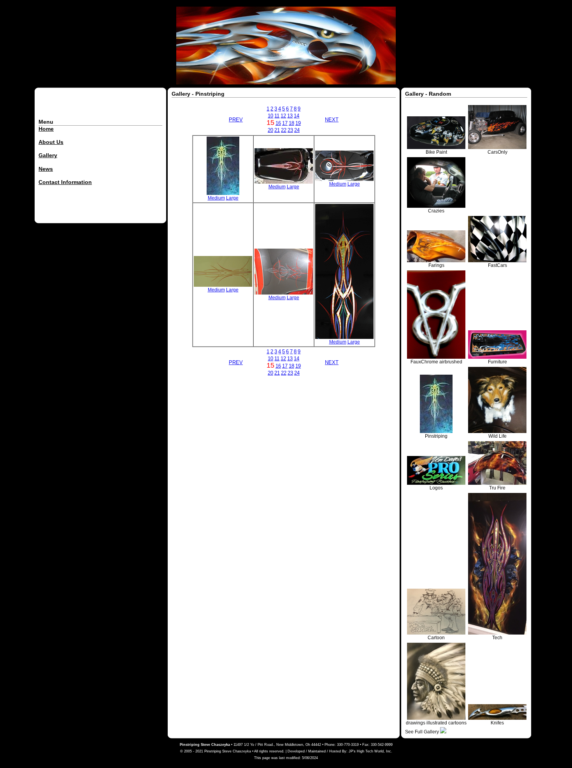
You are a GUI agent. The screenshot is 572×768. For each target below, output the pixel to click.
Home (46, 129)
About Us (51, 142)
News (46, 169)
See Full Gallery (422, 732)
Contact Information (65, 182)
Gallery (48, 155)
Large (232, 198)
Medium (216, 198)
